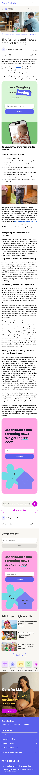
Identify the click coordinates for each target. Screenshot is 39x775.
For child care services (12, 752)
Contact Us (15, 724)
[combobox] (20, 106)
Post (19, 546)
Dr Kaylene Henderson (14, 49)
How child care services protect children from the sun (27, 624)
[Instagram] (18, 761)
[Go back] (3, 9)
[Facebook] (6, 761)
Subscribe (19, 456)
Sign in (26, 724)
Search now (9, 711)
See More (19, 655)
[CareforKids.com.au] (19, 721)
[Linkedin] (3, 761)
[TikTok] (14, 761)
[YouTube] (10, 761)
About (4, 724)
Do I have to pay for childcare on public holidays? (26, 646)
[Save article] (4, 622)
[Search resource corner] (31, 3)
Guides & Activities (21, 34)
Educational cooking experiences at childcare (26, 635)
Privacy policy (25, 766)
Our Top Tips (33, 34)
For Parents (7, 730)
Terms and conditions (10, 766)
